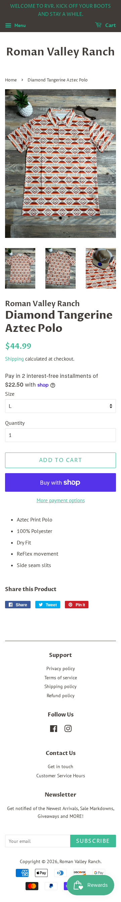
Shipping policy (60, 686)
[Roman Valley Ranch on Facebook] (53, 730)
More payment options (61, 500)
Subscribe (93, 841)
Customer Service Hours (60, 776)
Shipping (14, 359)
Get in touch (60, 766)
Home (11, 80)
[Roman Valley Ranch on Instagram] (68, 730)
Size (9, 393)
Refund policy (61, 695)
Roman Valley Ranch (60, 52)
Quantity (15, 422)
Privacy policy (60, 668)
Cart (110, 25)
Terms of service (60, 678)
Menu (19, 25)
